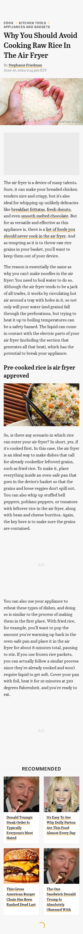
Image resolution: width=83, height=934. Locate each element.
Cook (9, 22)
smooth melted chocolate (44, 216)
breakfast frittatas (28, 209)
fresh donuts (59, 209)
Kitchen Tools (32, 22)
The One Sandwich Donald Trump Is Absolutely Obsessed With (61, 899)
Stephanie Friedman (25, 65)
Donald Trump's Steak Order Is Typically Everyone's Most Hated (19, 827)
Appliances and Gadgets (27, 26)
